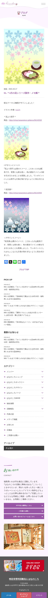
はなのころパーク (14, 393)
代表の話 (10, 414)
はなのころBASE (13, 398)
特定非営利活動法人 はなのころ (24, 578)
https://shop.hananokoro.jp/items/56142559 (25, 193)
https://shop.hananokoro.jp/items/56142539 (25, 120)
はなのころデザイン (14, 387)
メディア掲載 (12, 419)
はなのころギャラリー (15, 382)
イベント (39, 595)
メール (8, 595)
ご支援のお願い (13, 435)
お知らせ (10, 424)
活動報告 (10, 409)
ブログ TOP (24, 269)
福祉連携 (10, 403)
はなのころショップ (14, 377)
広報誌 (9, 430)
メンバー (10, 372)
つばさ (17, 109)
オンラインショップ (24, 595)
